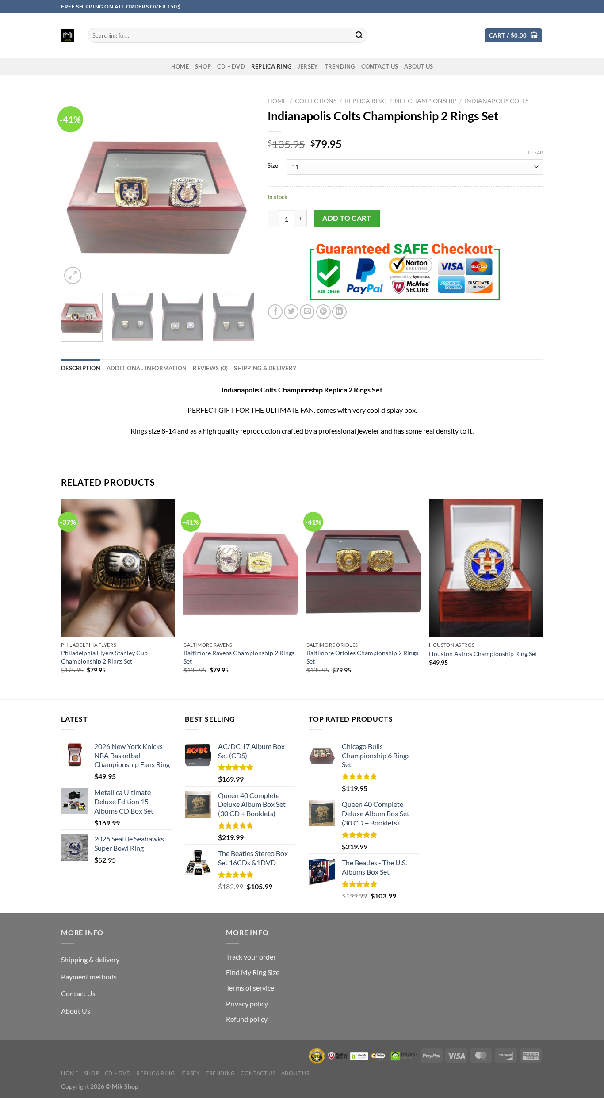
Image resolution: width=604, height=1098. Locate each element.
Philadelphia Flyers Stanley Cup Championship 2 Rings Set (104, 657)
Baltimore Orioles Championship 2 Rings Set (362, 657)
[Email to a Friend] (307, 311)
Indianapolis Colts (496, 100)
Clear (535, 152)
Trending (340, 66)
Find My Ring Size (252, 972)
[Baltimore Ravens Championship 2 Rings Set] (240, 568)
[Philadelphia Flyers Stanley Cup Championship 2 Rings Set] (118, 568)
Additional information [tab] (147, 368)
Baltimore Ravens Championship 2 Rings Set (238, 657)
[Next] (239, 189)
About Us (418, 66)
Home (277, 100)
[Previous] (76, 189)
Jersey (308, 66)
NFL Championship (425, 100)
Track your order (251, 956)
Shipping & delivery (90, 959)
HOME (180, 66)
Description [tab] (80, 368)
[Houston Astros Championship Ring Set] (486, 568)
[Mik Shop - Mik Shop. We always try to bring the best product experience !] (67, 35)
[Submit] (359, 35)
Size (273, 166)
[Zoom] (72, 275)
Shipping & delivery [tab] (265, 368)
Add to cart (346, 218)
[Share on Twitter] (291, 311)
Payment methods (89, 976)
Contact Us (78, 993)
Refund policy (247, 1019)
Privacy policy (247, 1003)
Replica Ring (271, 66)
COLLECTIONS (315, 100)
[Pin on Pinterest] (323, 311)
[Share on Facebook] (275, 311)
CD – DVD (231, 66)
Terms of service (250, 987)
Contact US (379, 66)
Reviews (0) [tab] (210, 368)
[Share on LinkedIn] (339, 311)
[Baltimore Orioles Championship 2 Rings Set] (363, 568)
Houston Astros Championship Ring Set (483, 653)
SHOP (203, 66)
